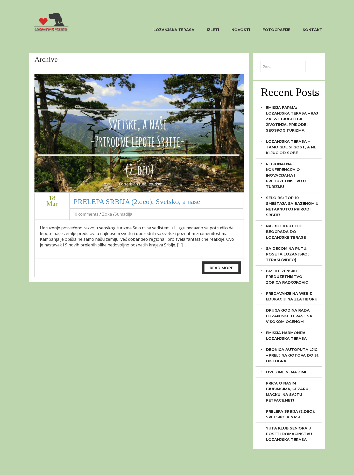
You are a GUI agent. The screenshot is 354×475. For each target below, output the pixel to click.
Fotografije (276, 29)
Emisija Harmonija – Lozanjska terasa (287, 335)
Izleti (213, 29)
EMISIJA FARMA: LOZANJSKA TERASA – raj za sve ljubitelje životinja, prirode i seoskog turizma (292, 119)
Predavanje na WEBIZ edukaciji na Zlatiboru (291, 296)
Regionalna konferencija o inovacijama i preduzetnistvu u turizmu (286, 175)
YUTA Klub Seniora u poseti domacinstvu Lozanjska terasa (289, 434)
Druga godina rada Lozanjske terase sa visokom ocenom (289, 316)
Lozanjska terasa (173, 29)
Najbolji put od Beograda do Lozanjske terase (286, 232)
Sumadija (123, 214)
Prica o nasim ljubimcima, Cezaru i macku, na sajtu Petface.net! (288, 392)
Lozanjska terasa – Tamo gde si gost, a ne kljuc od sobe (291, 147)
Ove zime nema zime (286, 372)
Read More (221, 268)
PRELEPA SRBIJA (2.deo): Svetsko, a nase (137, 202)
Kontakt (312, 29)
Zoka (107, 214)
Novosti (240, 29)
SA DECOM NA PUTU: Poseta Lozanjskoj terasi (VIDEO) (287, 254)
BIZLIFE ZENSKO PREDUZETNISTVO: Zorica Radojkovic (287, 277)
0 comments (86, 214)
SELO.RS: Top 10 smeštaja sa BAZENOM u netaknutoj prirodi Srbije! (292, 206)
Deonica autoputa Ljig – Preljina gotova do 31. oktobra (292, 355)
